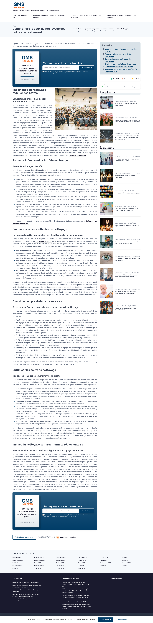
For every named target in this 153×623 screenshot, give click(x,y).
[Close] (114, 296)
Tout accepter (106, 620)
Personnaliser (122, 620)
